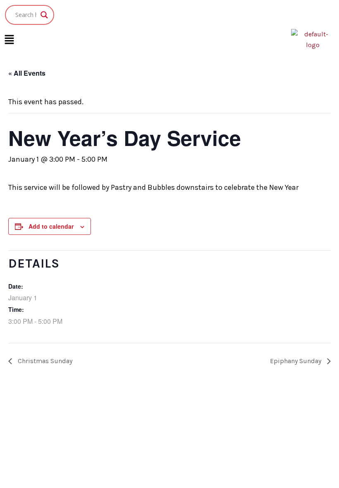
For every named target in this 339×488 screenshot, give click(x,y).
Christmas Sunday (44, 361)
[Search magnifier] (44, 15)
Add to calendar (51, 226)
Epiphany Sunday (296, 361)
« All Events (26, 73)
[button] (9, 39)
